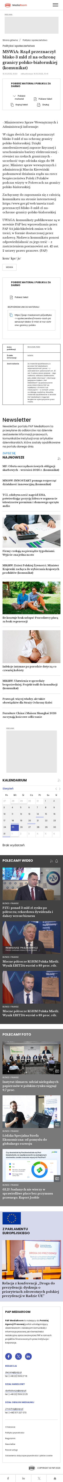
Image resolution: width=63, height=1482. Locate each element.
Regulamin (10, 1438)
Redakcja (11, 1366)
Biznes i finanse (11, 1077)
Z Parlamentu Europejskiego (16, 1231)
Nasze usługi (11, 1450)
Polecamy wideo (18, 860)
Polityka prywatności (14, 1432)
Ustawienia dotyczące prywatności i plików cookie (28, 1455)
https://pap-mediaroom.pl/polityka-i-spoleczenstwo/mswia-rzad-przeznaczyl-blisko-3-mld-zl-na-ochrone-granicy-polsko (33, 320)
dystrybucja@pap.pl (15, 1390)
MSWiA (9, 267)
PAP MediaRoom (17, 1312)
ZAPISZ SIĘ (9, 453)
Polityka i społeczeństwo (35, 40)
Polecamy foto (17, 1034)
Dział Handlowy (15, 1384)
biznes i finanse (11, 903)
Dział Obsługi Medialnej (19, 1402)
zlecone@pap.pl (13, 1372)
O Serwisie (10, 1427)
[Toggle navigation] (55, 4)
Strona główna (10, 40)
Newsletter (10, 1444)
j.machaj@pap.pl (14, 1408)
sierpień (8, 788)
